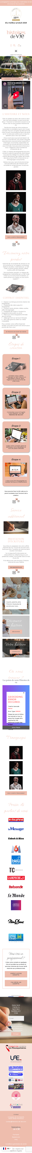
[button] (16, 51)
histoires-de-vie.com (16, 415)
